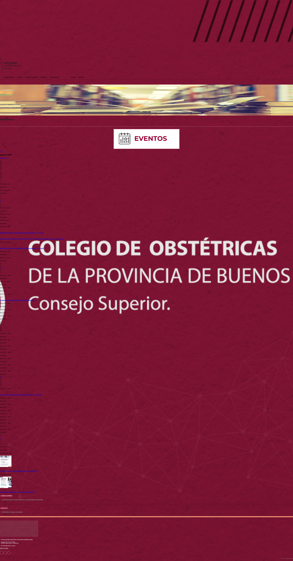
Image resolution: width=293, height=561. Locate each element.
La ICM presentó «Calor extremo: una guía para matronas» (22, 499)
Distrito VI (4, 508)
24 (1, 377)
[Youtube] (291, 65)
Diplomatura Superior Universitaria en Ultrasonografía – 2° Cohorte (22, 233)
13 (0, 268)
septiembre (3, 158)
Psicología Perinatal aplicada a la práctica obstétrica (17, 300)
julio (1, 151)
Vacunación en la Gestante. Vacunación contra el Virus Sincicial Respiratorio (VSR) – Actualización (32, 239)
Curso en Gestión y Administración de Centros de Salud (18, 471)
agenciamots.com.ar (289, 558)
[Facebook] (284, 65)
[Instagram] (287, 65)
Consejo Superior (6, 495)
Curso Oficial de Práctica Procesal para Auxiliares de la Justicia (20, 395)
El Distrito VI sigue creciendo (12, 512)
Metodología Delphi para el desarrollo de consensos (17, 492)
